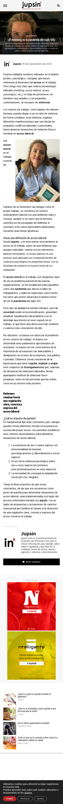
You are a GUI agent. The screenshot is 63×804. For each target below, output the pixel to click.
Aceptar (9, 799)
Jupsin (17, 64)
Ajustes (40, 799)
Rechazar (25, 799)
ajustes (28, 792)
